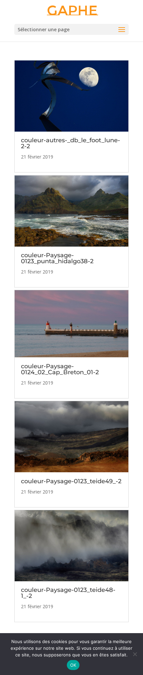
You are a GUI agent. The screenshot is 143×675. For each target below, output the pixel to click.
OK (73, 665)
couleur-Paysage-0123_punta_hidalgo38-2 (57, 258)
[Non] (134, 654)
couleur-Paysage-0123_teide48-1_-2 (68, 593)
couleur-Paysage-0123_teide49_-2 (71, 481)
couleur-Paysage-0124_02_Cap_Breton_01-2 (60, 369)
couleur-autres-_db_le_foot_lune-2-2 (70, 143)
